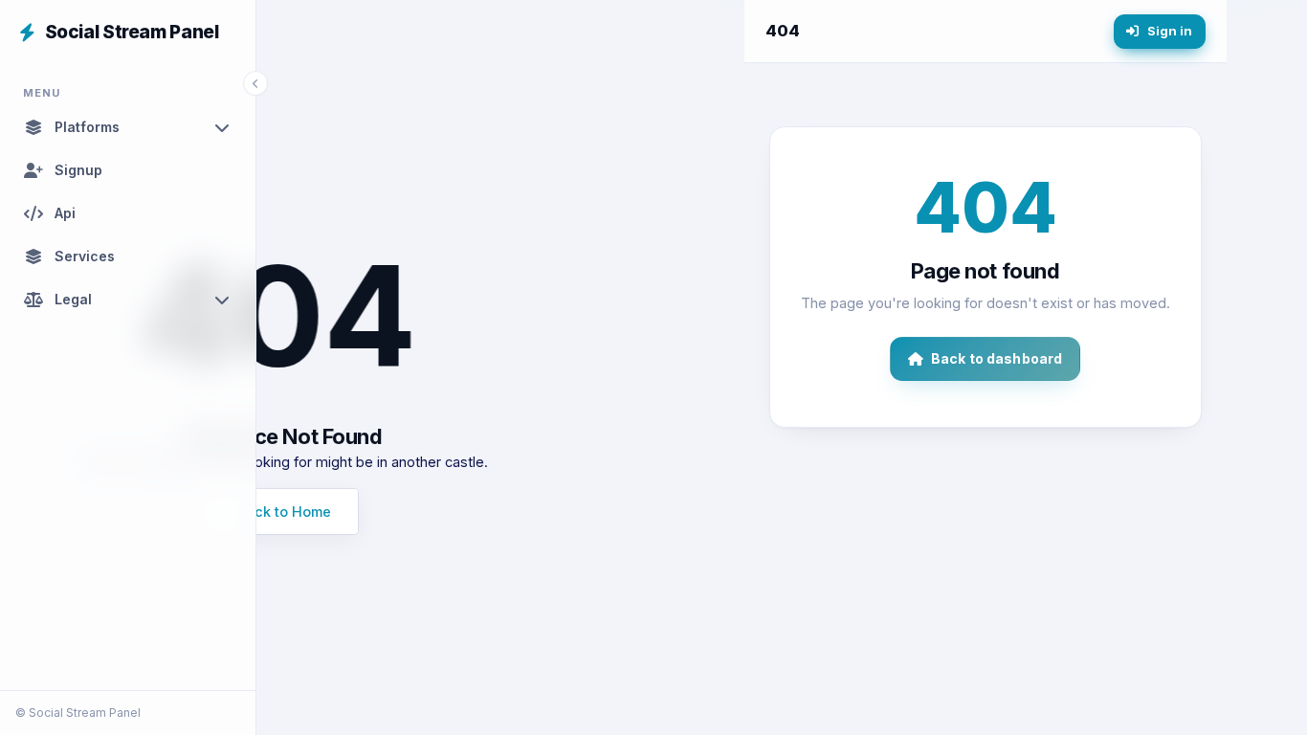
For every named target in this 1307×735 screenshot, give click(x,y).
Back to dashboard (996, 358)
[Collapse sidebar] (255, 83)
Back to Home (284, 511)
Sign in (1170, 30)
